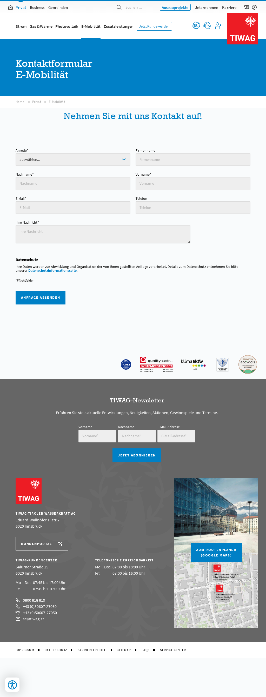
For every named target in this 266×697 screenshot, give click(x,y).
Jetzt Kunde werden (154, 26)
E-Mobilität (57, 101)
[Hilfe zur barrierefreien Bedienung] (254, 7)
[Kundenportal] (218, 25)
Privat (21, 7)
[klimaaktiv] (193, 364)
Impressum (25, 650)
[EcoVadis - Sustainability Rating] (247, 364)
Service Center (173, 650)
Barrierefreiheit (92, 650)
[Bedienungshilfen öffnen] (12, 685)
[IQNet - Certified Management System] (126, 364)
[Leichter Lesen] (246, 7)
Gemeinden (58, 7)
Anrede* (22, 150)
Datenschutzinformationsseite (52, 271)
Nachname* (25, 174)
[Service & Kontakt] (207, 25)
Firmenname (145, 150)
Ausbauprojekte (175, 7)
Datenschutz (56, 650)
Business (37, 7)
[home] (10, 7)
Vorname (85, 426)
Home (20, 101)
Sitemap (124, 650)
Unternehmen (206, 7)
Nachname (126, 426)
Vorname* (143, 174)
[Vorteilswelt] (196, 25)
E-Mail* (21, 198)
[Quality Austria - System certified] (156, 364)
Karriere (229, 7)
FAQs (146, 650)
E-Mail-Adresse (168, 426)
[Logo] (242, 28)
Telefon (141, 198)
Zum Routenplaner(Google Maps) (216, 552)
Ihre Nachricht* (27, 222)
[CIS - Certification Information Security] (222, 364)
